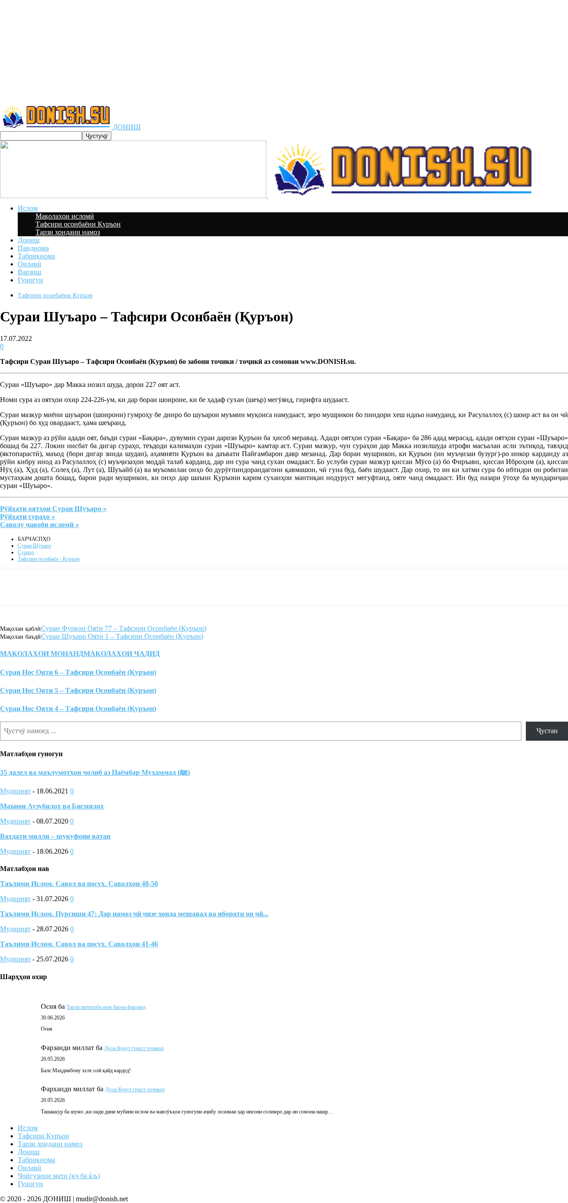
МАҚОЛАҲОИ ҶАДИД (121, 653)
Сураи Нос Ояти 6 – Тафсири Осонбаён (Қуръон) (78, 672)
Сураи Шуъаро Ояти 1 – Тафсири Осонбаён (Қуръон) (122, 636)
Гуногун (30, 280)
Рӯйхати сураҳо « (27, 516)
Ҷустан (547, 730)
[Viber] (237, 587)
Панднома (33, 248)
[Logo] (134, 195)
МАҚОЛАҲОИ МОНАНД (41, 653)
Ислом (28, 208)
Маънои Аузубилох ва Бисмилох (52, 806)
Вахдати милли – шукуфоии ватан (55, 836)
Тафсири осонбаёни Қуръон (78, 224)
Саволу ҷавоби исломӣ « (39, 524)
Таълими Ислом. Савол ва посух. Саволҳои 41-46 (79, 944)
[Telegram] (174, 587)
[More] (302, 587)
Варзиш (29, 272)
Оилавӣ (29, 264)
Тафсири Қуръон (43, 1136)
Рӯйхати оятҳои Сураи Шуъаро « (53, 508)
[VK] (143, 587)
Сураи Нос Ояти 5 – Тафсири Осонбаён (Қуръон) (78, 690)
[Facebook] (111, 587)
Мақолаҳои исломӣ (65, 216)
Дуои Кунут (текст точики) (134, 1048)
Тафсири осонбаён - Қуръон (48, 559)
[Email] (269, 587)
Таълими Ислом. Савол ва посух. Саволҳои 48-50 (79, 883)
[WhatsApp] (206, 587)
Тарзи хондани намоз (68, 232)
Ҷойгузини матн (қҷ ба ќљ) (59, 1176)
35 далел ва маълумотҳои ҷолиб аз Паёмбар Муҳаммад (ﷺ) (95, 772)
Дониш (28, 240)
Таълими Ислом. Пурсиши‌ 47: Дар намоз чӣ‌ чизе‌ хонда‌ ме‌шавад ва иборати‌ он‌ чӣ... (134, 914)
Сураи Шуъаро (34, 546)
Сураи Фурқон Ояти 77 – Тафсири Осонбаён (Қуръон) (123, 628)
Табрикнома (36, 256)
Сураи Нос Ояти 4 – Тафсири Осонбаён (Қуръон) (78, 708)
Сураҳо (26, 552)
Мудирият (15, 791)
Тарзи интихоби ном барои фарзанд (106, 1007)
